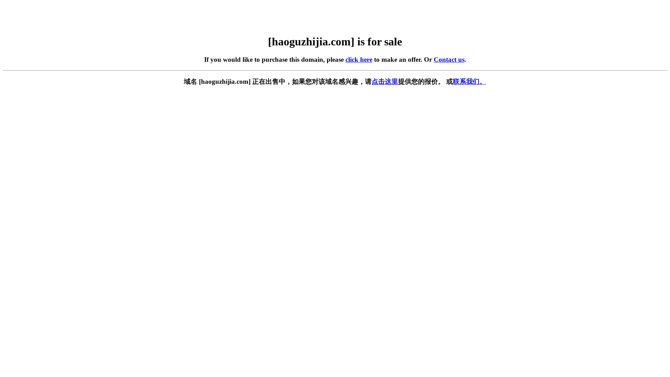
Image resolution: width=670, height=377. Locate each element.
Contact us (449, 59)
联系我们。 (469, 81)
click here (358, 59)
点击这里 (385, 81)
